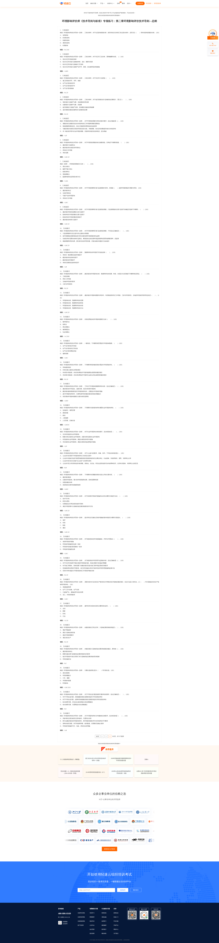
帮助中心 (116, 929)
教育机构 (104, 913)
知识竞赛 (92, 929)
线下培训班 (81, 925)
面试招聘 (92, 933)
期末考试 (92, 921)
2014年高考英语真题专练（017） (96, 772)
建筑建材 (104, 925)
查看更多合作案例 (109, 849)
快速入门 (116, 917)
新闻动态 (116, 913)
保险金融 (104, 917)
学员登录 (148, 3)
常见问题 (116, 921)
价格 (118, 3)
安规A (146, 759)
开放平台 (116, 925)
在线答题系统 (81, 921)
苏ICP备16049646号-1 (101, 940)
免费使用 (140, 3)
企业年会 (92, 925)
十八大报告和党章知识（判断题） (70, 759)
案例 (123, 3)
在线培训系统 (81, 917)
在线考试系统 (113, 15)
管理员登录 (157, 3)
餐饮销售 (104, 933)
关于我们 (116, 933)
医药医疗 (104, 929)
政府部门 (104, 921)
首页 (87, 3)
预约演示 (136, 890)
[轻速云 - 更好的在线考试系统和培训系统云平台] (65, 3)
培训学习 (92, 913)
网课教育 (92, 917)
